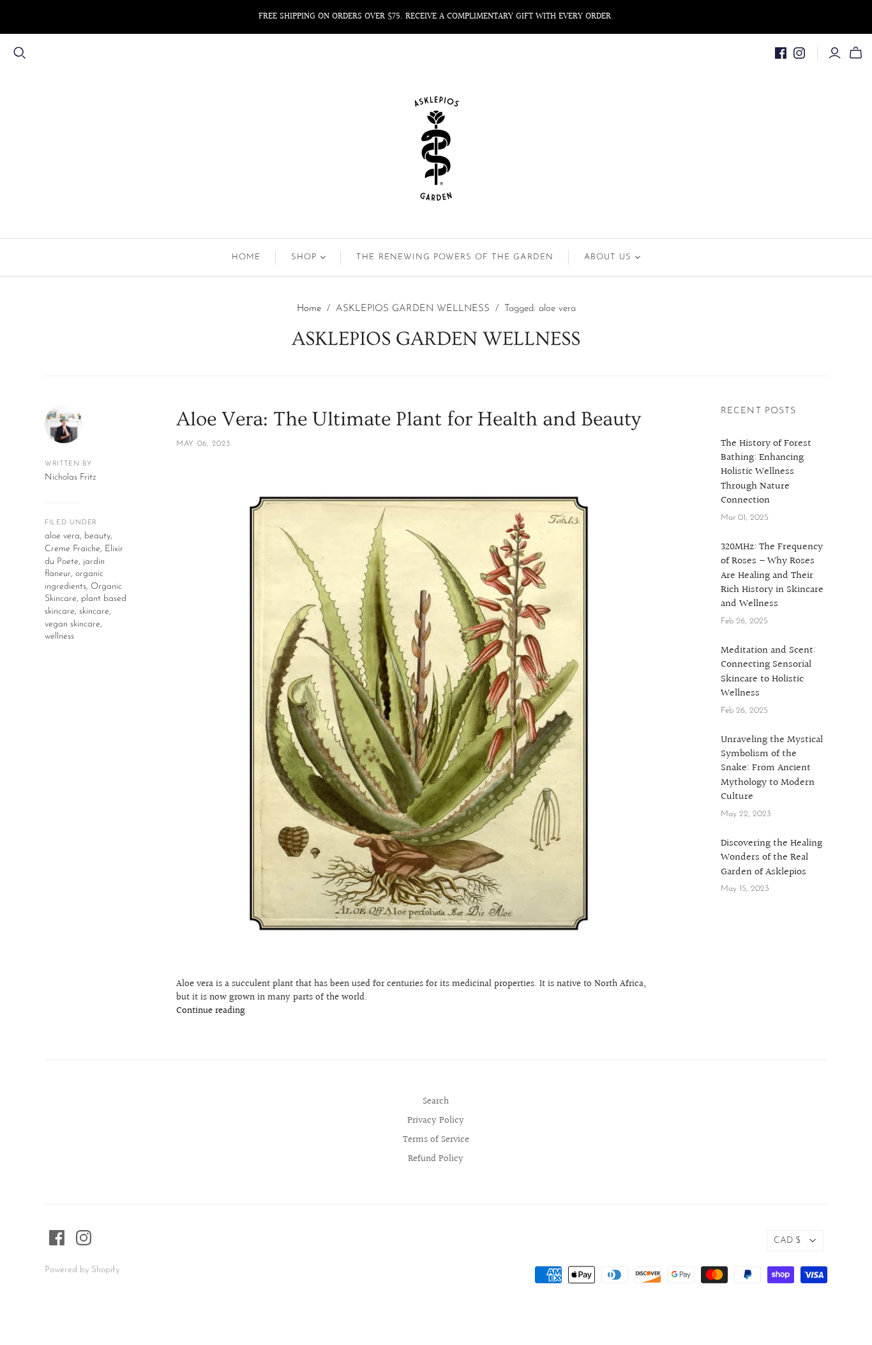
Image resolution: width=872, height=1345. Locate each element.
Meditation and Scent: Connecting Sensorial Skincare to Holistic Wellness (768, 672)
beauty (97, 536)
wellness (59, 636)
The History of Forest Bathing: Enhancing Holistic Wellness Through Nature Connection (766, 472)
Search (436, 1101)
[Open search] (19, 53)
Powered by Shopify (82, 1270)
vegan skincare (72, 624)
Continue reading (210, 1011)
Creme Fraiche (72, 549)
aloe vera (62, 536)
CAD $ (787, 1240)
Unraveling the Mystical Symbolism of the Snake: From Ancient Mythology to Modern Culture (772, 769)
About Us (607, 257)
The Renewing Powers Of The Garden (454, 257)
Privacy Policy (435, 1120)
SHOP (304, 257)
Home (246, 257)
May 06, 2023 (203, 444)
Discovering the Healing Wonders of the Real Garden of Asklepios (771, 858)
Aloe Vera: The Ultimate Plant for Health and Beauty (408, 418)
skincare (94, 611)
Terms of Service (436, 1139)
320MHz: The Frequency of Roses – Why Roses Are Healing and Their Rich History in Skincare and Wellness (772, 576)
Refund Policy (435, 1158)
